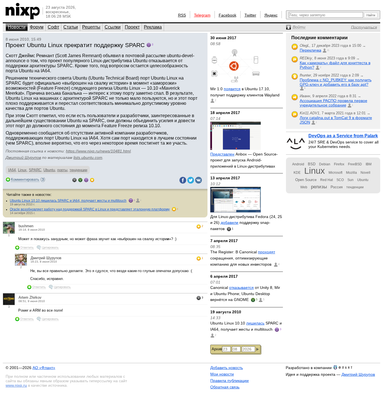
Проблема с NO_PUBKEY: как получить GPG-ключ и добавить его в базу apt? (336, 82)
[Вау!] (92, 179)
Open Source (306, 180)
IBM (369, 164)
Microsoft (335, 172)
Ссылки (113, 27)
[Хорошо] (86, 179)
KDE (297, 172)
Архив (217, 349)
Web (303, 187)
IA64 (12, 170)
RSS (182, 15)
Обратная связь (224, 387)
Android (298, 164)
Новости (17, 27)
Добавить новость (226, 367)
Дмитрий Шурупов (23, 157)
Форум (36, 27)
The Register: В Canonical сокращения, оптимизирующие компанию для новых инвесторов (242, 258)
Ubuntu (49, 170)
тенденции (78, 170)
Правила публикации (229, 380)
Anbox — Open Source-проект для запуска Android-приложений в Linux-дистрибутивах (244, 160)
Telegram (202, 15)
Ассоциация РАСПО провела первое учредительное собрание (333, 102)
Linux (22, 170)
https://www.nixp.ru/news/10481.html (98, 151)
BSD (311, 164)
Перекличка (310, 50)
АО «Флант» (44, 367)
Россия (337, 187)
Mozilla (351, 172)
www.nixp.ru (16, 385)
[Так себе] (80, 179)
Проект (132, 27)
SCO (340, 180)
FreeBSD (355, 164)
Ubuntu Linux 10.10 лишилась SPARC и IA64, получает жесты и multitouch (68, 201)
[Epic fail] (74, 179)
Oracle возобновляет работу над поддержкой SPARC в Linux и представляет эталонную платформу (90, 209)
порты (62, 170)
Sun (350, 180)
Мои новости (222, 374)
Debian (324, 164)
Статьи (70, 27)
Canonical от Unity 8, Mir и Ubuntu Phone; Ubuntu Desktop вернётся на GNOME (245, 293)
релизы (319, 186)
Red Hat (326, 180)
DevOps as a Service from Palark (343, 135)
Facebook (227, 15)
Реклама (153, 27)
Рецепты (91, 27)
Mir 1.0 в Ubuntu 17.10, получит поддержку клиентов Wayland (245, 92)
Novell (365, 172)
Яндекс (271, 15)
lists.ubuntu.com (87, 157)
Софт (53, 27)
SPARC (35, 170)
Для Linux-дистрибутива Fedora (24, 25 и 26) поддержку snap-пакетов (246, 222)
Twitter (250, 15)
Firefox (339, 164)
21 (328, 50)
